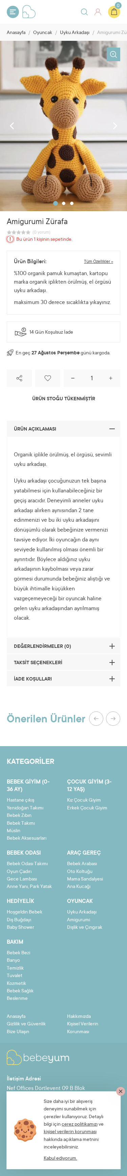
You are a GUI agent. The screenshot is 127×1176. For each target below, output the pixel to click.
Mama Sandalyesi (85, 879)
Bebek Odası (24, 853)
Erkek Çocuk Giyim (87, 808)
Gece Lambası (22, 879)
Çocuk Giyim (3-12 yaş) (89, 786)
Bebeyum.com (29, 11)
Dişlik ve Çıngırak (84, 927)
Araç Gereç (84, 853)
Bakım (15, 942)
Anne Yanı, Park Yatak (29, 887)
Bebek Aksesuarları (26, 838)
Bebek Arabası (82, 864)
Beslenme (17, 999)
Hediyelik (20, 901)
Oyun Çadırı (19, 872)
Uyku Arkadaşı (74, 33)
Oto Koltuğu (79, 872)
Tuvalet (14, 976)
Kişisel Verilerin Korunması (82, 1028)
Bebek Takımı (21, 823)
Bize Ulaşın (18, 1032)
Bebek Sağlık (20, 991)
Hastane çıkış (20, 800)
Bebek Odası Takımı (27, 864)
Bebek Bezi (18, 953)
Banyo (13, 960)
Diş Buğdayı (19, 920)
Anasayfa (16, 33)
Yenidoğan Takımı (25, 808)
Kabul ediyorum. (60, 1158)
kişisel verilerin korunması (70, 1132)
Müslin (13, 831)
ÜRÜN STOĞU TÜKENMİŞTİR (63, 399)
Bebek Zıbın (19, 816)
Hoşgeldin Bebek (24, 912)
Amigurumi (78, 920)
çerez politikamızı (80, 1124)
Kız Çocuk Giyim (84, 800)
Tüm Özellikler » (98, 261)
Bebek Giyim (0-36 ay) (28, 786)
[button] (55, 203)
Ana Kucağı (78, 887)
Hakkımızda (79, 1017)
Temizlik (15, 968)
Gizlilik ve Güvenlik (26, 1024)
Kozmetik (16, 984)
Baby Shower (20, 927)
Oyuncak (42, 33)
